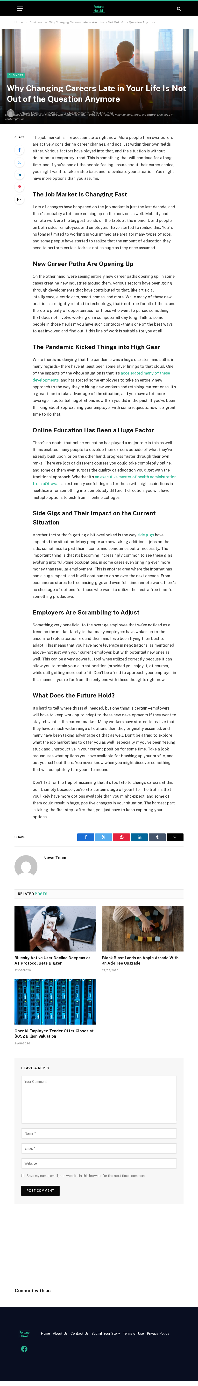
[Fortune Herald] (99, 8)
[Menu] (20, 8)
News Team (54, 857)
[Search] (178, 8)
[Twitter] (19, 162)
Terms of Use (133, 1333)
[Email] (19, 199)
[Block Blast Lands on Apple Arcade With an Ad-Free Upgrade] (143, 929)
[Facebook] (19, 150)
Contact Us (80, 1333)
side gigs (145, 534)
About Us (60, 1333)
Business (16, 75)
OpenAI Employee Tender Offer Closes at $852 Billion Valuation (54, 1034)
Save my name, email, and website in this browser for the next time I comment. (86, 1176)
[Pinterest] (19, 187)
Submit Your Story (105, 1333)
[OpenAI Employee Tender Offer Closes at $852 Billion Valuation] (55, 1002)
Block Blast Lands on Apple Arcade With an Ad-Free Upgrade (140, 961)
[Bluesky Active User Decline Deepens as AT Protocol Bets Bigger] (55, 929)
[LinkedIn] (19, 175)
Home (45, 1333)
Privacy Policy (157, 1333)
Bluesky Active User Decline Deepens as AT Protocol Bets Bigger (52, 961)
